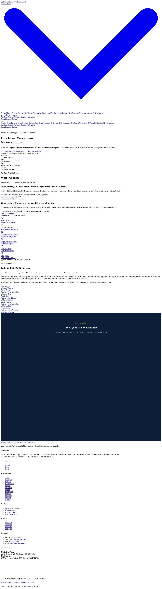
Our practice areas (34, 151)
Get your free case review (10, 197)
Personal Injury (6, 113)
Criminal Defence (18, 113)
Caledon (8, 482)
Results (10, 117)
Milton (7, 490)
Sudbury (8, 498)
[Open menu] (2, 121)
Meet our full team (7, 312)
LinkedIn (8, 527)
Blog (22, 117)
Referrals (17, 117)
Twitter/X (8, 525)
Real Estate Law (11, 514)
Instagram (8, 529)
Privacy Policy (6, 582)
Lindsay (8, 486)
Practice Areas (6, 123)
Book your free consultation (14, 151)
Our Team (4, 117)
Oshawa (8, 494)
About (26, 117)
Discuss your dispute (8, 213)
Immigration (88, 113)
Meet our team (6, 286)
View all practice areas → (10, 115)
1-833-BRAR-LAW (19, 539)
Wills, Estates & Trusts (75, 113)
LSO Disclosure (17, 582)
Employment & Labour (59, 113)
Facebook (8, 523)
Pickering (8, 496)
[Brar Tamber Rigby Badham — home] (18, 442)
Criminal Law (10, 512)
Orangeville (9, 492)
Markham (8, 488)
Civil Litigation (98, 113)
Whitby (7, 500)
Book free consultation (9, 119)
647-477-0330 (15, 537)
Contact (32, 117)
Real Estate (29, 113)
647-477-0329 (14, 541)
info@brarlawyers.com (18, 543)
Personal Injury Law (12, 508)
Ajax (7, 478)
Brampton (8, 480)
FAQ (7, 469)
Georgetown (9, 484)
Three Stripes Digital (30, 586)
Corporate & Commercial (42, 113)
